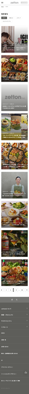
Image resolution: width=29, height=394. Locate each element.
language (25, 2)
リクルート (4, 327)
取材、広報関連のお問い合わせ (9, 353)
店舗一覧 (3, 340)
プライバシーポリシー (7, 367)
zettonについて (6, 309)
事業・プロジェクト (7, 315)
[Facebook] (12, 300)
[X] (17, 299)
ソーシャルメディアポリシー (8, 374)
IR (1, 360)
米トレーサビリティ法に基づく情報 (10, 380)
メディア (19, 18)
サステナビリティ (7, 21)
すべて (4, 18)
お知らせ (11, 18)
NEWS (3, 333)
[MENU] (4, 2)
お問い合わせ (4, 346)
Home (2, 6)
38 (22, 290)
